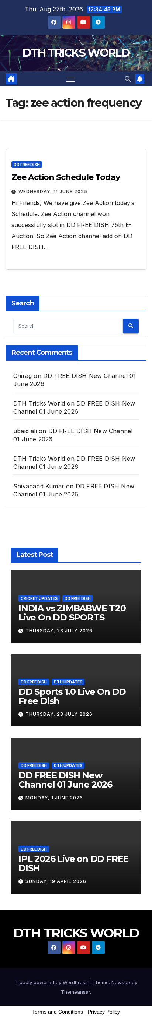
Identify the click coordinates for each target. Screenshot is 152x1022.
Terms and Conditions (57, 1012)
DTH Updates (68, 682)
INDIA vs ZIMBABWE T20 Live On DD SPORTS (72, 613)
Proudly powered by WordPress (52, 982)
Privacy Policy (104, 1012)
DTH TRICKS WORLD (76, 53)
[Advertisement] (76, 1003)
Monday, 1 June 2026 (54, 797)
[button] (128, 78)
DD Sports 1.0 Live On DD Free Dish (72, 696)
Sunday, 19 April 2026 (55, 881)
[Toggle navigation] (71, 79)
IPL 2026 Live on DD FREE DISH (73, 863)
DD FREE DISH (27, 164)
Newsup (120, 982)
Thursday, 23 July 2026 (59, 630)
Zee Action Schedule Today (65, 177)
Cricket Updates (39, 598)
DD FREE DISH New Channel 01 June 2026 (65, 780)
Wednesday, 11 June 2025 (52, 191)
